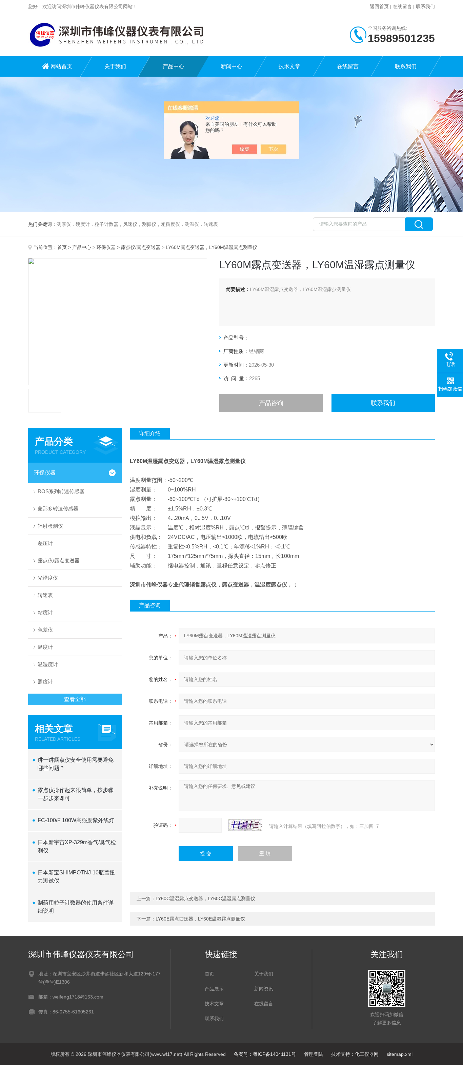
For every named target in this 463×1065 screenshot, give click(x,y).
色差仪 (45, 630)
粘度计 (45, 612)
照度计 (45, 681)
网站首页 (61, 66)
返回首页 (379, 6)
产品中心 (173, 66)
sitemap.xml (399, 1054)
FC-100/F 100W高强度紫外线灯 (76, 820)
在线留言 (402, 6)
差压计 (45, 543)
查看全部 (75, 699)
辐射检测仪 (50, 526)
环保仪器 (106, 247)
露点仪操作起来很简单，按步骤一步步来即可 (76, 794)
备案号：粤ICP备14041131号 (265, 1054)
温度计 (45, 647)
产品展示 (214, 988)
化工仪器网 (367, 1054)
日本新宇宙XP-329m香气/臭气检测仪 (77, 846)
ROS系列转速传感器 (61, 491)
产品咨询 (271, 403)
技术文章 (289, 66)
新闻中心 (231, 66)
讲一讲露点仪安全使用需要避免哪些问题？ (76, 764)
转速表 (45, 595)
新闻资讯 (263, 988)
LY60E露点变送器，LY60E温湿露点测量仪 (200, 919)
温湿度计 (48, 664)
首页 (62, 247)
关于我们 (115, 66)
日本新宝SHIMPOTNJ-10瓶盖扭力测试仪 (76, 877)
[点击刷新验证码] (245, 825)
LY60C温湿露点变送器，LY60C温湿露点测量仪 (205, 898)
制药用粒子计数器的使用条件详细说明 (76, 907)
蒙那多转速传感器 (58, 508)
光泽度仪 (48, 578)
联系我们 (425, 6)
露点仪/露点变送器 (140, 247)
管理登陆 (313, 1054)
